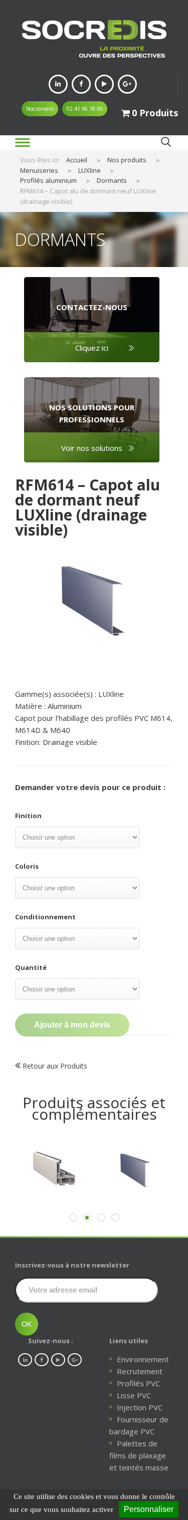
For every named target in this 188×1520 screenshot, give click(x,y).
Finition (28, 815)
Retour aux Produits (54, 1066)
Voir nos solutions (91, 448)
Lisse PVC (134, 1395)
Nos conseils (40, 108)
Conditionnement (45, 916)
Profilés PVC (138, 1383)
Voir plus (52, 1207)
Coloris (27, 866)
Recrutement (139, 1371)
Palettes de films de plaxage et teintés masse (138, 1455)
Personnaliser (148, 1509)
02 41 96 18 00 (85, 108)
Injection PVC (139, 1407)
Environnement (143, 1359)
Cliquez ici (91, 348)
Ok (165, 142)
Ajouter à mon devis (72, 1025)
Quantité (31, 967)
